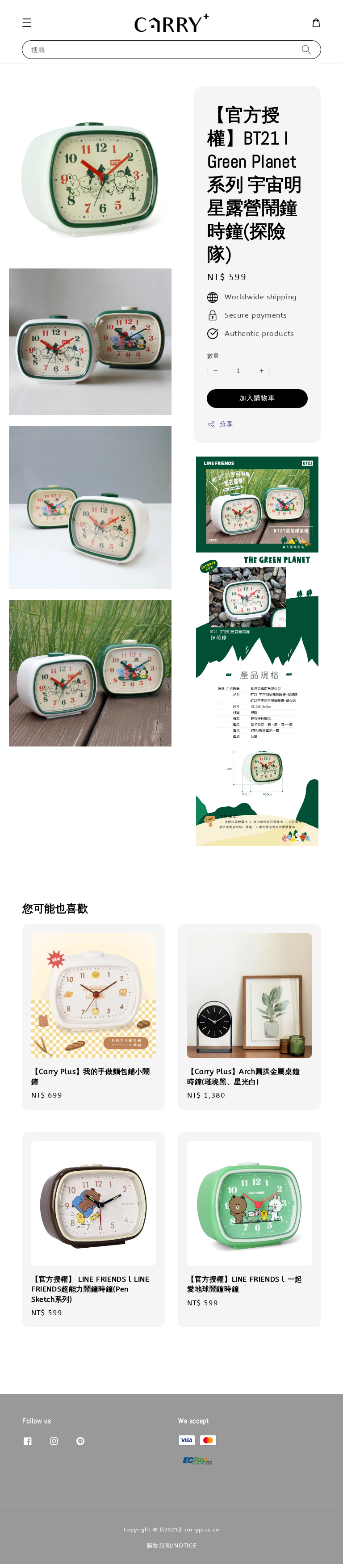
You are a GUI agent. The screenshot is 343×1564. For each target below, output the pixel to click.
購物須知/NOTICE (172, 1545)
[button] (27, 23)
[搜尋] (306, 49)
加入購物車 (257, 398)
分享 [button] (226, 424)
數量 (213, 355)
